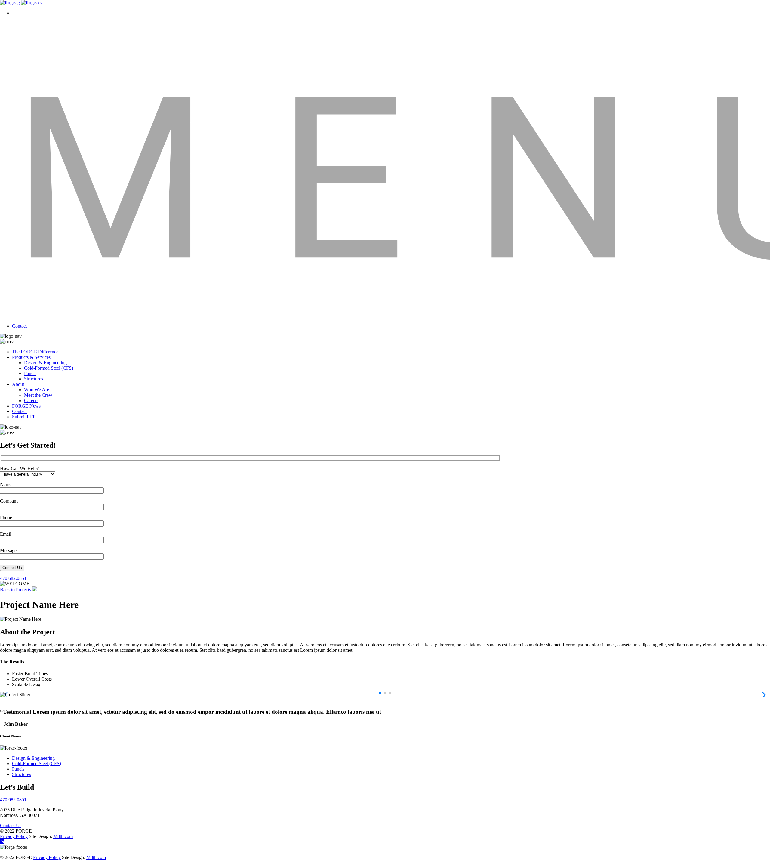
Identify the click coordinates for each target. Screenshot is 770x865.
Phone (6, 517)
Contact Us (12, 567)
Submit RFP (23, 416)
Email (5, 534)
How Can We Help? (19, 468)
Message (8, 550)
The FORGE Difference (35, 351)
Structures (33, 378)
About (18, 384)
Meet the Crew (38, 395)
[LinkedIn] (2, 841)
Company (9, 500)
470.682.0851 (13, 578)
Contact (19, 325)
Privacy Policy (14, 836)
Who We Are (36, 389)
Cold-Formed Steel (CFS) (48, 368)
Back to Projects (16, 589)
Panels (30, 373)
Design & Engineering (45, 362)
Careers (31, 400)
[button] (380, 692)
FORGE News (26, 405)
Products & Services (31, 357)
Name (5, 484)
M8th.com (63, 836)
